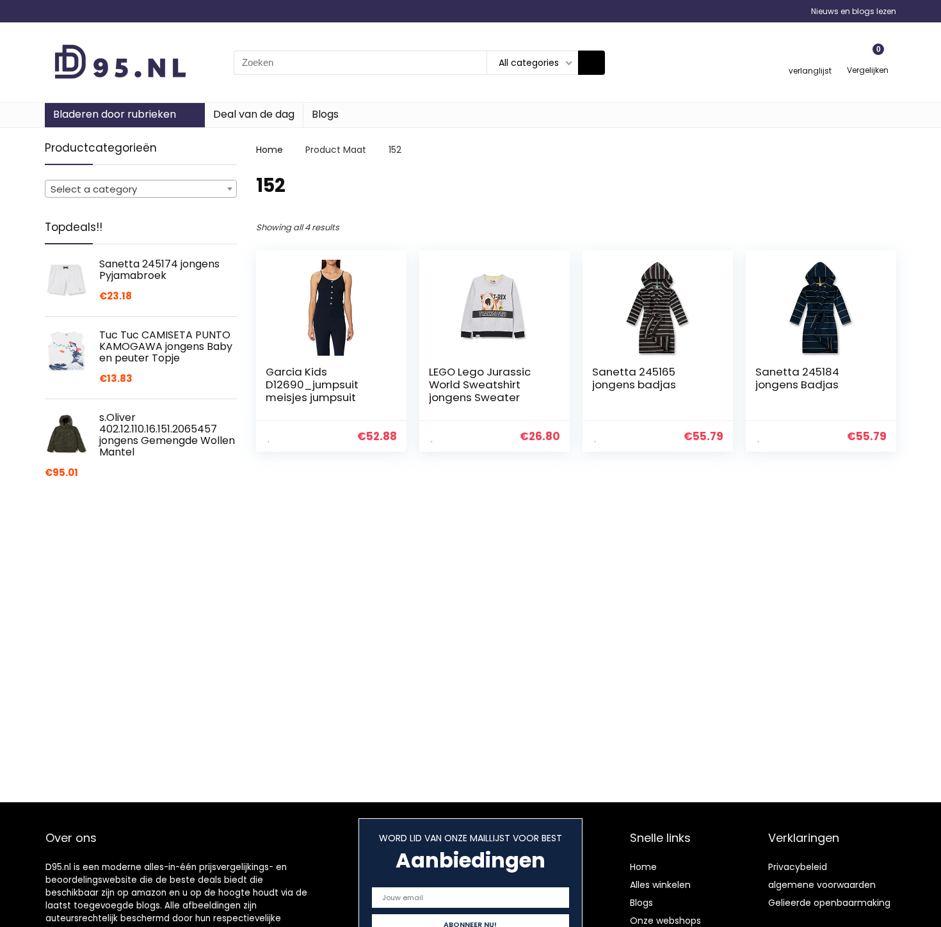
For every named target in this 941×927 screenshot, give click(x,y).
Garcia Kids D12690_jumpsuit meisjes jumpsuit (312, 384)
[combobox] (141, 189)
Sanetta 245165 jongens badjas (634, 378)
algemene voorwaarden (822, 884)
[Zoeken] (591, 63)
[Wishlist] (810, 56)
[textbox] (140, 189)
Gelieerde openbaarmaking (829, 902)
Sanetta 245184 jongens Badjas (797, 378)
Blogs (325, 114)
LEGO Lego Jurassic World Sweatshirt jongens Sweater (480, 384)
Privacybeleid (797, 866)
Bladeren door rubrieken (114, 114)
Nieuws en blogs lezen (853, 11)
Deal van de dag (253, 114)
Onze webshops (665, 920)
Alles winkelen (660, 884)
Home (269, 149)
